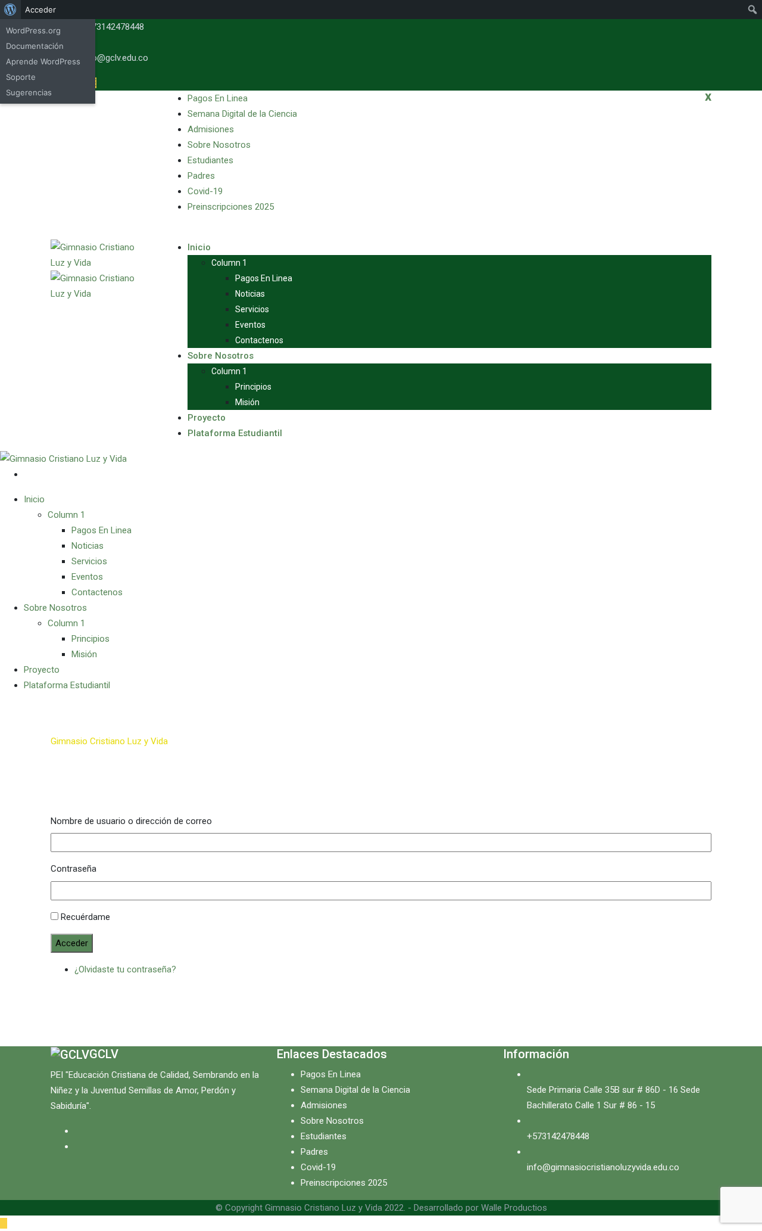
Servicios (252, 309)
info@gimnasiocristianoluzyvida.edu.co (603, 1167)
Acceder (71, 943)
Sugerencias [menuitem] (29, 92)
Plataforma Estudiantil (235, 433)
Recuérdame (85, 917)
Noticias (250, 294)
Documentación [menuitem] (35, 46)
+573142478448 (113, 26)
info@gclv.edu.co (115, 57)
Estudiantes (210, 160)
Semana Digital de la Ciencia (242, 113)
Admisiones (211, 129)
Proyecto (207, 417)
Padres (201, 175)
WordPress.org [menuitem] (33, 30)
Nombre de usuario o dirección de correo (131, 821)
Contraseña (73, 868)
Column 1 (229, 263)
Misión (247, 402)
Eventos (250, 324)
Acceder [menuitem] (40, 9)
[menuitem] (10, 9)
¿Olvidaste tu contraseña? (125, 969)
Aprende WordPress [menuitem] (43, 61)
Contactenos (259, 340)
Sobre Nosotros (219, 144)
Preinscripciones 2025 (231, 206)
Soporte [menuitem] (21, 77)
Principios (253, 386)
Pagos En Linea (218, 98)
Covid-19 (205, 191)
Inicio (199, 247)
